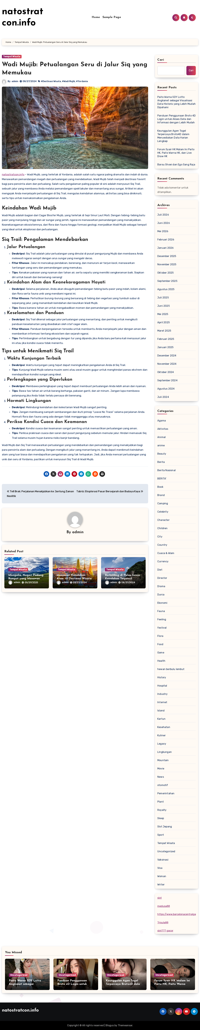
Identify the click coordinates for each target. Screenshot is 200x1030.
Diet (159, 569)
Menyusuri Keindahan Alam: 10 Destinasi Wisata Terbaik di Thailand (74, 578)
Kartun (161, 718)
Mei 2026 (162, 231)
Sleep (160, 818)
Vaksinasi (162, 859)
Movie (160, 768)
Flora (160, 636)
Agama (161, 420)
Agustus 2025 (165, 289)
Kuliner (161, 735)
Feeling (161, 619)
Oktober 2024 (165, 372)
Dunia (160, 594)
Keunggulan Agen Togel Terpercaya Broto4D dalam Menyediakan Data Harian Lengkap (173, 136)
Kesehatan (163, 727)
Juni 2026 (163, 223)
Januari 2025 (165, 347)
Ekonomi (162, 602)
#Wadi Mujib (68, 81)
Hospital (162, 685)
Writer (161, 884)
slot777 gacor (165, 930)
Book (160, 486)
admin (15, 81)
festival (162, 627)
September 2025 (167, 281)
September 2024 (167, 380)
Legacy (161, 743)
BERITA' (161, 478)
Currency (163, 561)
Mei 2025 (162, 314)
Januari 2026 (165, 247)
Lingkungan (164, 751)
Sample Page (111, 17)
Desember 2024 (166, 355)
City (159, 536)
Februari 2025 (165, 338)
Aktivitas (162, 428)
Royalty (161, 809)
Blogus (110, 1025)
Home (96, 17)
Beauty (161, 453)
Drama (161, 586)
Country (162, 544)
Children (162, 528)
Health (161, 660)
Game (160, 652)
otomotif (162, 785)
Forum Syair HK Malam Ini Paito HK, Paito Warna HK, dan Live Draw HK (175, 153)
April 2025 (163, 322)
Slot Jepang (164, 826)
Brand (161, 495)
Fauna (161, 611)
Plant (160, 801)
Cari (160, 59)
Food (160, 644)
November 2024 (167, 363)
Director (162, 578)
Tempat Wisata (11, 56)
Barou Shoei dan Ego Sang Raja (176, 164)
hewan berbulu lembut (170, 669)
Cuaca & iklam (165, 553)
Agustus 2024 (166, 388)
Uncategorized (166, 851)
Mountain (163, 760)
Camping (162, 503)
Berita (161, 462)
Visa (159, 867)
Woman (161, 876)
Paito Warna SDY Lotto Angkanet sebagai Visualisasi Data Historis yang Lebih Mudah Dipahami (176, 102)
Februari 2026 (165, 239)
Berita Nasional (166, 470)
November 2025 (166, 264)
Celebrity (162, 511)
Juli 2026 (163, 214)
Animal (161, 437)
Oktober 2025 (165, 272)
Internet (162, 702)
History (161, 677)
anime (161, 445)
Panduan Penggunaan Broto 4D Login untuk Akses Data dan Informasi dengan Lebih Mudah (176, 119)
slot (159, 897)
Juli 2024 (163, 396)
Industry (162, 694)
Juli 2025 (163, 297)
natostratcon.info (13, 174)
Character (163, 520)
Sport (160, 834)
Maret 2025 (164, 330)
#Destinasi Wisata (51, 81)
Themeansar (125, 1025)
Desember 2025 (166, 256)
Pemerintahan (165, 793)
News (160, 776)
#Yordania (82, 81)
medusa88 (163, 906)
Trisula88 (162, 922)
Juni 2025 (163, 305)
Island (161, 710)
